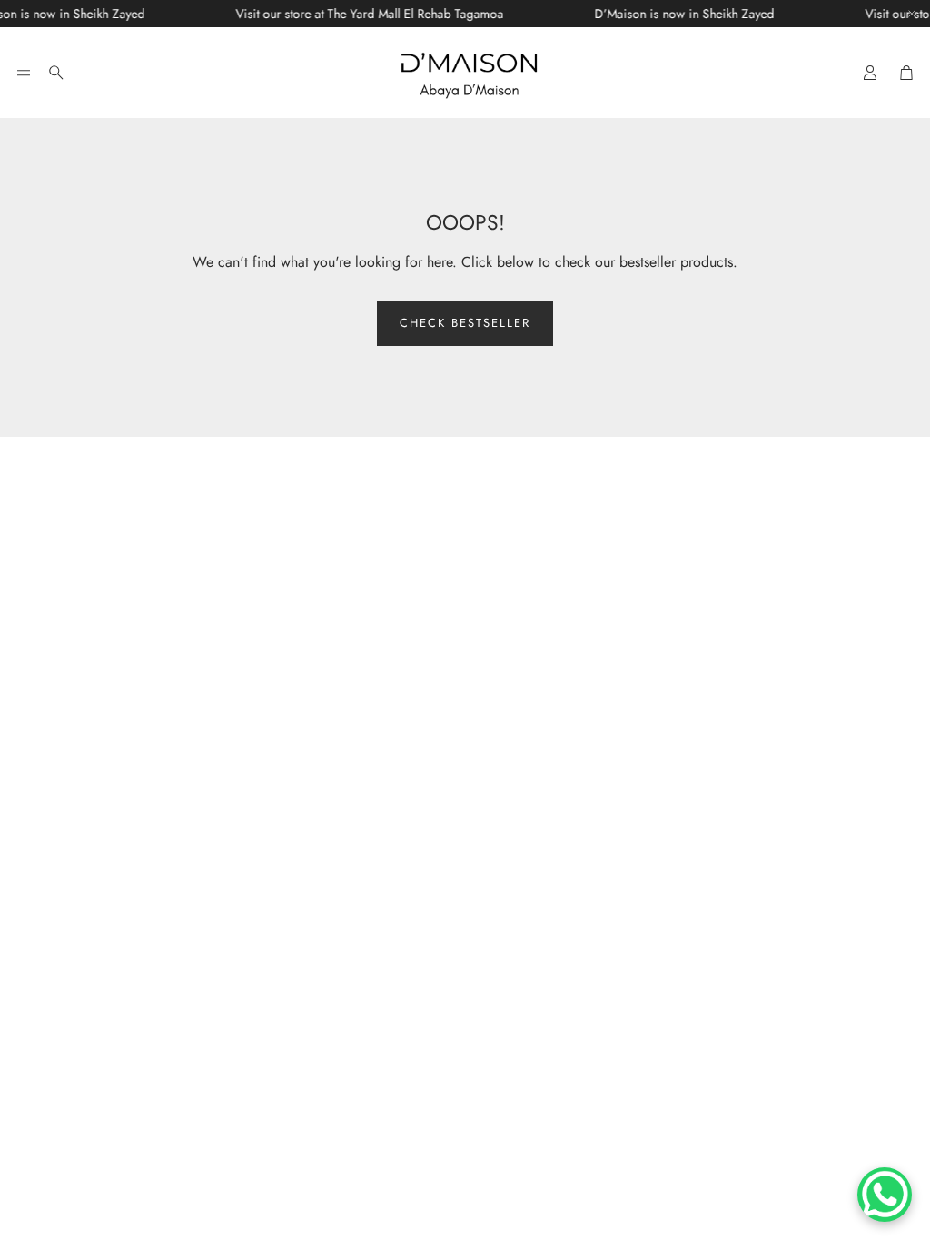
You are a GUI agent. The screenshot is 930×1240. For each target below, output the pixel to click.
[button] (24, 72)
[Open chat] (884, 1194)
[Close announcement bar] (911, 13)
